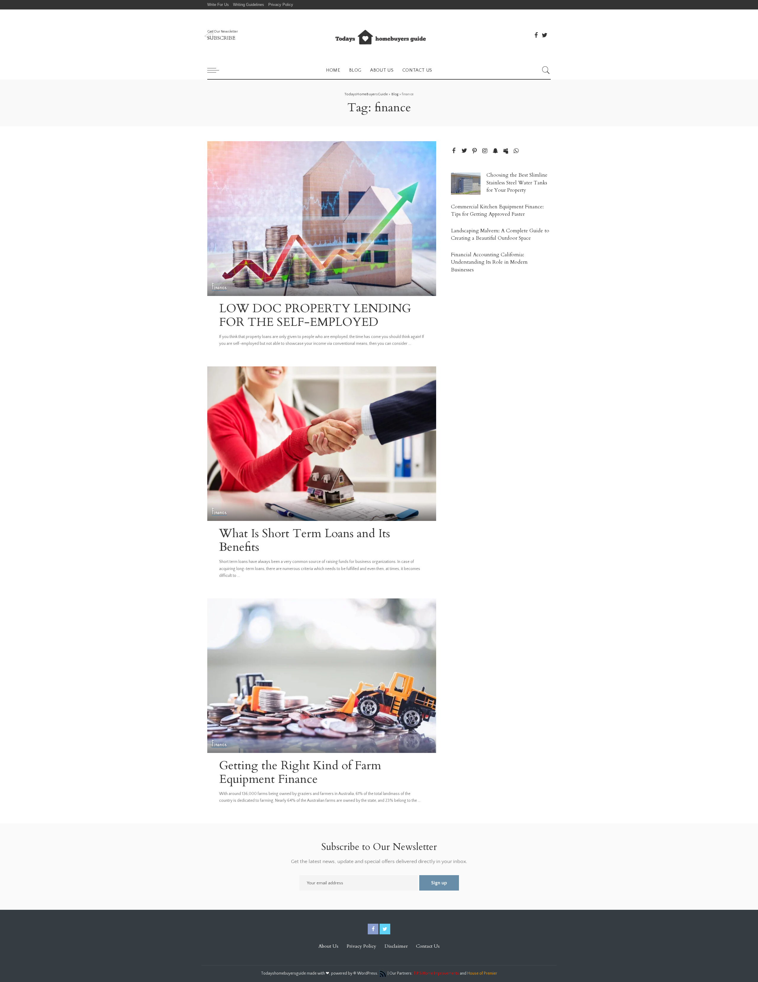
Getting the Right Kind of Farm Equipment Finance (300, 772)
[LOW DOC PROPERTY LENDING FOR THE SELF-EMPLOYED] (321, 218)
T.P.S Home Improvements (436, 973)
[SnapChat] (495, 151)
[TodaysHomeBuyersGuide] (379, 35)
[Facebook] (536, 35)
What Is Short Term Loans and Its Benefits (304, 540)
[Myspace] (506, 151)
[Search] (546, 70)
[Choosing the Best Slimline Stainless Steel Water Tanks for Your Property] (466, 184)
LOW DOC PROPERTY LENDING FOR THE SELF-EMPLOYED (315, 315)
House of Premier (482, 973)
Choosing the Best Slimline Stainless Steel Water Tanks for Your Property (516, 183)
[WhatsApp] (516, 151)
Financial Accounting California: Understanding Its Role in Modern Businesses (489, 262)
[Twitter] (544, 35)
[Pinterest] (475, 151)
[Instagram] (485, 151)
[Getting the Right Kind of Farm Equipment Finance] (321, 675)
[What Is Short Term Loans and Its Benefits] (321, 443)
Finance (219, 287)
